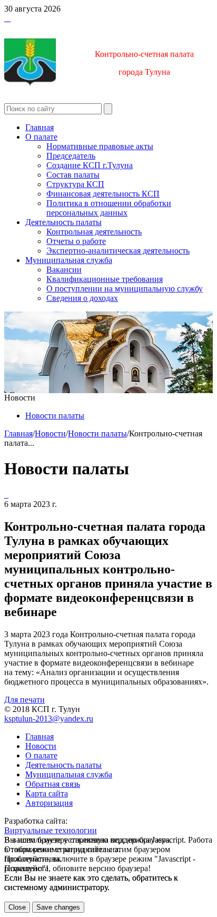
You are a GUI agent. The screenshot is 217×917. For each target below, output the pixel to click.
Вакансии (64, 269)
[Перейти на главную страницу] (5, 18)
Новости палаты (54, 415)
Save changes (58, 907)
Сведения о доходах (82, 298)
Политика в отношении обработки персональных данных (108, 208)
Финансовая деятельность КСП (103, 193)
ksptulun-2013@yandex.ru (48, 718)
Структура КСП (75, 184)
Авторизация (49, 802)
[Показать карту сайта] (7, 18)
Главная (39, 127)
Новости (50, 433)
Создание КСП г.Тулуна (89, 165)
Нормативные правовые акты (99, 146)
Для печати (24, 699)
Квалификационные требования (104, 279)
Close (17, 907)
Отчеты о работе (76, 241)
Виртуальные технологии (50, 830)
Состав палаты (73, 174)
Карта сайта (46, 793)
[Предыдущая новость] (7, 494)
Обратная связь (52, 783)
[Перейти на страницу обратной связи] (9, 18)
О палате (41, 136)
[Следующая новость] (5, 494)
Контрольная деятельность (94, 231)
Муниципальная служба (68, 260)
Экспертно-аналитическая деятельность (118, 250)
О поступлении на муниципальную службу (124, 288)
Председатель (70, 155)
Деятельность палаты (63, 222)
